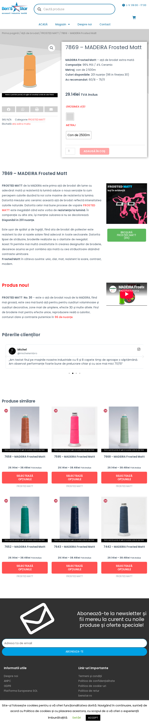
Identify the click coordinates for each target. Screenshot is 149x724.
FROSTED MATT (50, 33)
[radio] (70, 116)
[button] (51, 47)
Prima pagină (10, 33)
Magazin (60, 24)
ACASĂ (43, 24)
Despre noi (85, 24)
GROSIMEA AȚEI (75, 106)
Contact (105, 24)
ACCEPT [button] (93, 718)
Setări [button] (76, 717)
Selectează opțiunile (24, 477)
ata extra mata (21, 123)
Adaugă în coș (94, 151)
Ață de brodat (30, 33)
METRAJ (70, 125)
